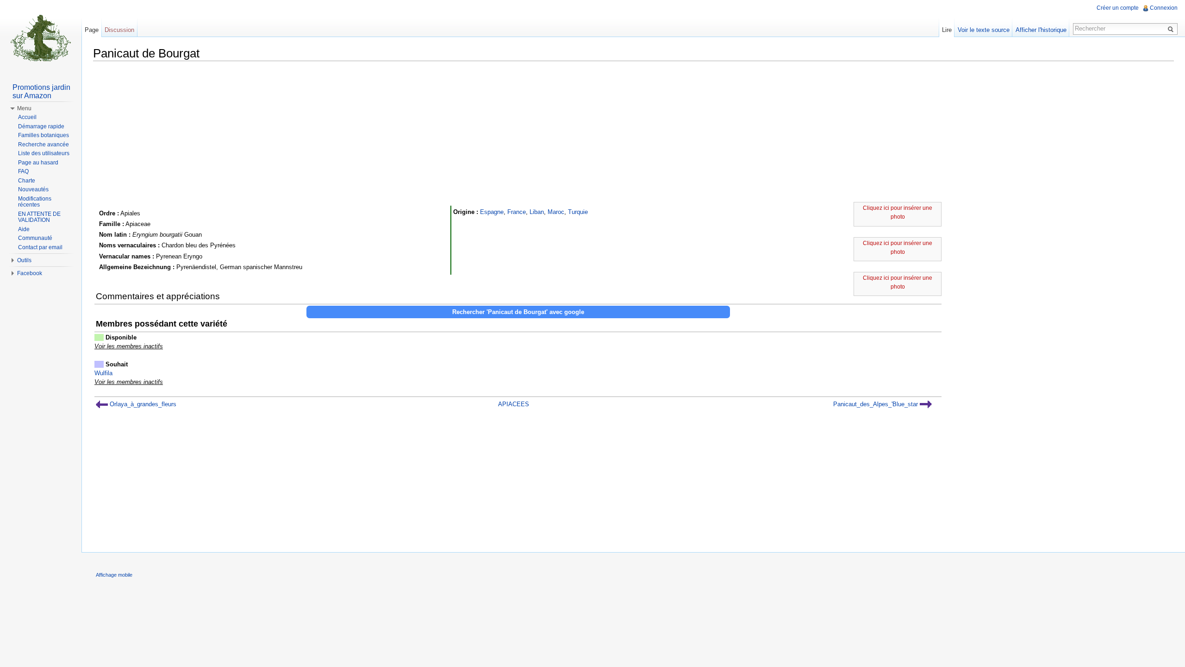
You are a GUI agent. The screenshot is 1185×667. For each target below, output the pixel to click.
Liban (537, 211)
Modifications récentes (34, 201)
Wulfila (103, 373)
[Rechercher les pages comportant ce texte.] (1172, 29)
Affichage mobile (114, 575)
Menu (24, 108)
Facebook (29, 273)
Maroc (556, 211)
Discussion (119, 29)
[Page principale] (41, 37)
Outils (24, 260)
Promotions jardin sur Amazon (41, 91)
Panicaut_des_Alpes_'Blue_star (876, 404)
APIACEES (513, 404)
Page (92, 29)
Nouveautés (33, 189)
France (516, 211)
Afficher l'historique (1041, 29)
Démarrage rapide (41, 126)
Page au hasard (38, 162)
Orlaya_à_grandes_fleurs (142, 404)
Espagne (492, 211)
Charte (26, 180)
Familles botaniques (43, 135)
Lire (947, 29)
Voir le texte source (984, 29)
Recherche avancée (43, 144)
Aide (24, 229)
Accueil (27, 117)
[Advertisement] (633, 133)
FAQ (23, 171)
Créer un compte (1118, 8)
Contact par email (40, 247)
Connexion (1164, 8)
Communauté (35, 238)
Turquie (578, 211)
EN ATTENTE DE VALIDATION (39, 217)
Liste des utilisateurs (43, 153)
